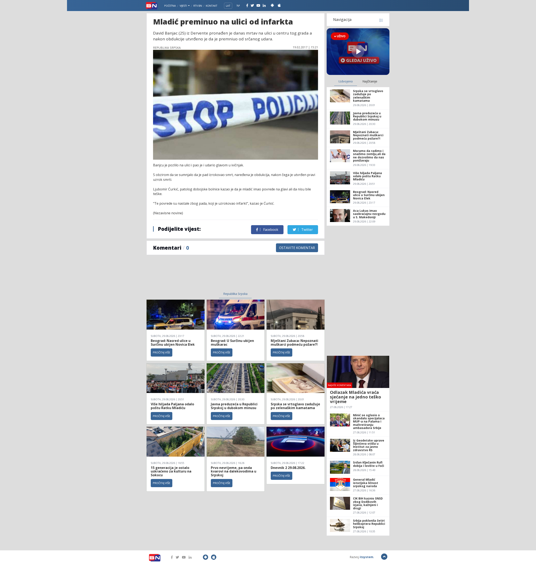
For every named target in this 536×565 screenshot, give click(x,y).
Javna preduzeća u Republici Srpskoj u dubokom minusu (234, 406)
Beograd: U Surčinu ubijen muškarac (232, 342)
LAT (228, 6)
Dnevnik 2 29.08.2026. (288, 467)
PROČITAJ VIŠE (161, 352)
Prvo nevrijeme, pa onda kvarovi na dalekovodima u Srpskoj (233, 471)
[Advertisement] (201, 275)
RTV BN (197, 6)
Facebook (270, 229)
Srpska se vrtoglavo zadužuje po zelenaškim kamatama (295, 406)
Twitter (306, 229)
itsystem (366, 557)
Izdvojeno (345, 81)
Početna (170, 6)
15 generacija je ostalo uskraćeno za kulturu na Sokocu (171, 471)
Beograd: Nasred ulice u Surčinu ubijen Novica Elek (173, 342)
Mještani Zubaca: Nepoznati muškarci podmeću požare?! (294, 342)
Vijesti (184, 6)
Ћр (238, 6)
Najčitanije (369, 81)
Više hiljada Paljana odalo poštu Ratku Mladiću (172, 406)
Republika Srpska (235, 293)
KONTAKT (211, 6)
